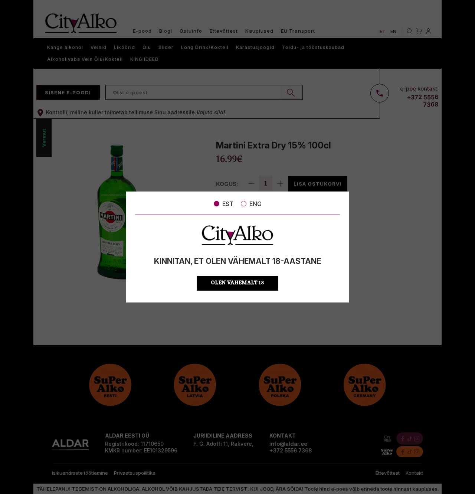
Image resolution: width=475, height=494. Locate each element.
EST (227, 203)
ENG (255, 203)
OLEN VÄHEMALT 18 (237, 283)
